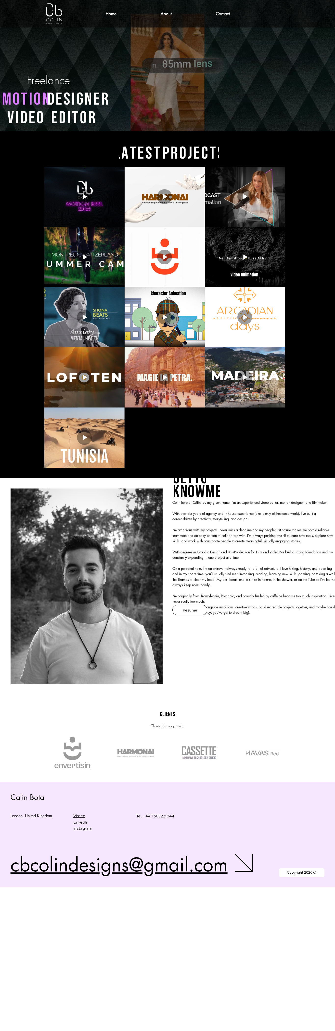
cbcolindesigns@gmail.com (119, 865)
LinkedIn (80, 822)
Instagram (82, 828)
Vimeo (79, 815)
